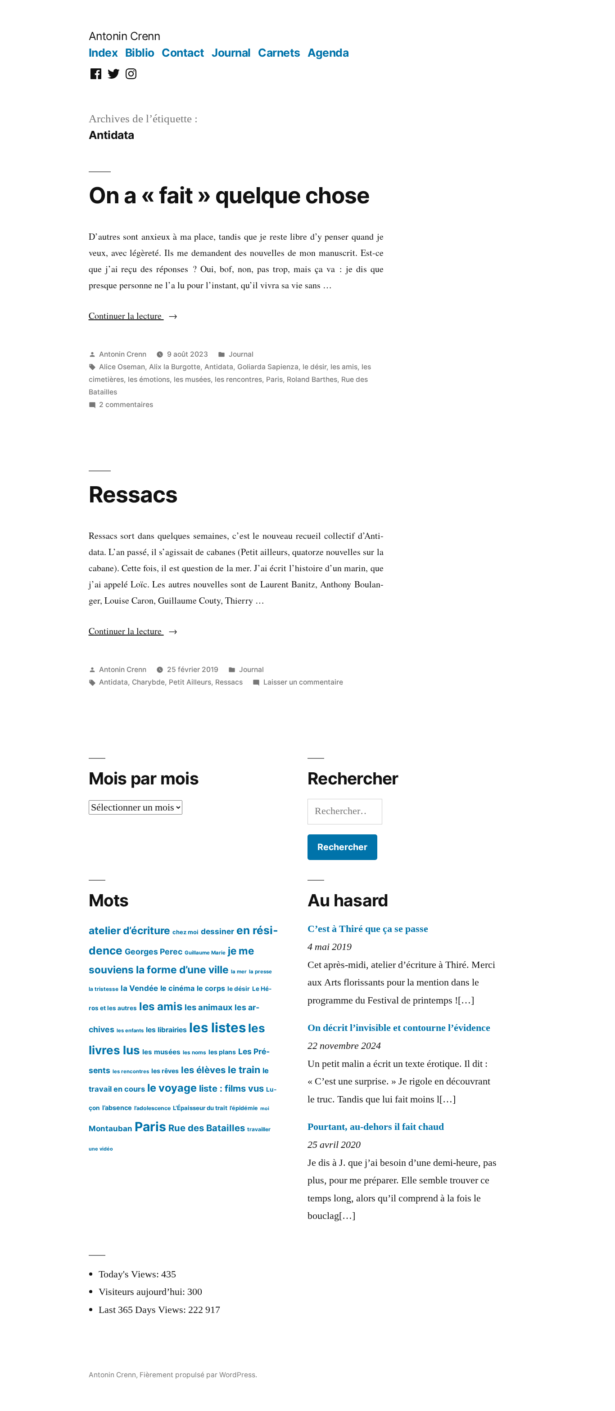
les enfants (130, 1030)
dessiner (217, 931)
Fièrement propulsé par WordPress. (198, 1375)
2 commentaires (126, 404)
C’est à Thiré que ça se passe (368, 929)
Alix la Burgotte (174, 367)
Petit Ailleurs (190, 682)
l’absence (117, 1107)
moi (264, 1108)
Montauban (110, 1128)
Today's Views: (130, 1274)
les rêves (165, 1071)
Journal (231, 52)
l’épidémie (244, 1108)
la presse (260, 971)
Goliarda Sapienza (267, 367)
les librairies (166, 1030)
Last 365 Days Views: (143, 1309)
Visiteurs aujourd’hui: (143, 1292)
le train (244, 1069)
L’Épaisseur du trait (200, 1107)
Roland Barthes (312, 379)
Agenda (328, 52)
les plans (222, 1052)
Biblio (139, 52)
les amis (343, 367)
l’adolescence (152, 1108)
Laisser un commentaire (303, 682)
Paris (274, 379)
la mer (239, 971)
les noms (194, 1052)
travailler (259, 1129)
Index (103, 52)
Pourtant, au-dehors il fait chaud (376, 1126)
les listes (217, 1027)
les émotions (149, 379)
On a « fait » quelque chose (229, 195)
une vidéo (101, 1149)
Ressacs (133, 494)
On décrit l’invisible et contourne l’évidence (399, 1027)
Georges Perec (153, 951)
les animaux (208, 1007)
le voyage (172, 1087)
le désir (314, 367)
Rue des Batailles (206, 1127)
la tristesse (103, 988)
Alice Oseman (122, 367)
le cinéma (177, 988)
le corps (211, 988)
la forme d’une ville (182, 969)
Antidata (218, 367)
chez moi (185, 932)
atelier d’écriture (129, 930)
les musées (192, 379)
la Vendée (139, 988)
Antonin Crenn (124, 36)
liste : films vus (231, 1088)
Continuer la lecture (133, 315)
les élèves (203, 1069)
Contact (183, 52)
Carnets (279, 52)
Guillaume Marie (205, 953)
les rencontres (238, 379)
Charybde (148, 682)
